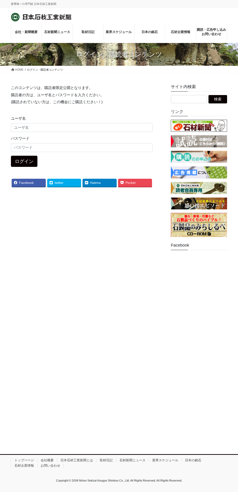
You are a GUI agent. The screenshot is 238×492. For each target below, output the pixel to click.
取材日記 (106, 460)
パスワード (20, 138)
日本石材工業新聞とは (76, 460)
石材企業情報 (24, 465)
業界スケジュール (165, 460)
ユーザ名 (18, 118)
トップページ (24, 460)
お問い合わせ (50, 465)
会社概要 (47, 460)
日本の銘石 (193, 460)
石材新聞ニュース (132, 460)
